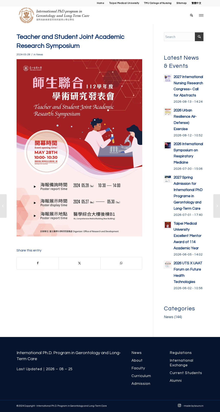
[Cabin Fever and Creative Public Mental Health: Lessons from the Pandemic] (216, 206)
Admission (140, 384)
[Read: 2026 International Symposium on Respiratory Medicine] (168, 145)
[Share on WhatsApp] (121, 263)
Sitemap (182, 3)
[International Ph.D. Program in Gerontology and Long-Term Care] (67, 15)
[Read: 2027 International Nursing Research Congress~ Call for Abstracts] (168, 78)
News (39, 54)
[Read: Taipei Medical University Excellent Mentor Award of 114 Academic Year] (168, 225)
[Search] (191, 15)
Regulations (181, 353)
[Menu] (201, 15)
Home (100, 3)
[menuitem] (101, 3)
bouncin (198, 406)
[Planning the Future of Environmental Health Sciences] (3, 206)
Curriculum (141, 376)
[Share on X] (79, 263)
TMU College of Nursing (158, 3)
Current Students (186, 373)
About (137, 360)
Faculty (138, 368)
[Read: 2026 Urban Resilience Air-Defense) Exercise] (168, 112)
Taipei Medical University (124, 3)
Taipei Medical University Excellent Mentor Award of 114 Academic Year (188, 236)
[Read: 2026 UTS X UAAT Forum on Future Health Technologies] (168, 264)
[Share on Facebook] (37, 263)
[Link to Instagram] (179, 405)
